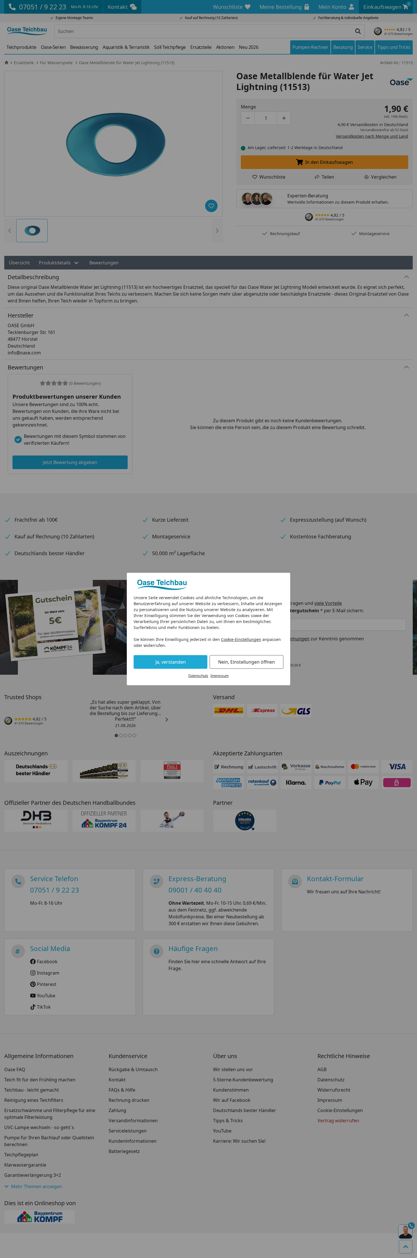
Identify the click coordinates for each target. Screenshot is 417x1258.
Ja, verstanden (170, 662)
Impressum (219, 675)
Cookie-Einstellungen (241, 639)
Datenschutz (198, 675)
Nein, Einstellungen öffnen (246, 662)
